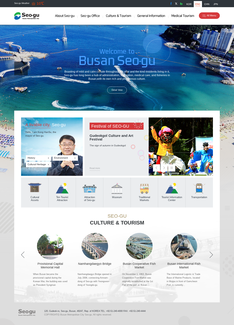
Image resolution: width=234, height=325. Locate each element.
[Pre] (21, 68)
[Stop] (171, 168)
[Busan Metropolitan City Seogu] (28, 16)
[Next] (213, 68)
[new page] (171, 3)
